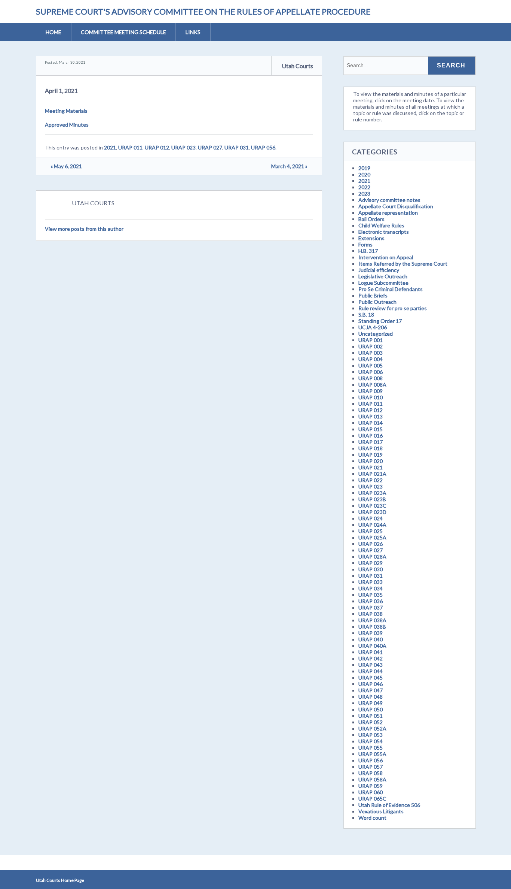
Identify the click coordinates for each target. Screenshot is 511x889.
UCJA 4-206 (372, 327)
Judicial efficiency (378, 270)
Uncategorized (375, 333)
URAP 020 (370, 461)
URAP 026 (370, 544)
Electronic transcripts (383, 232)
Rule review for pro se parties (392, 308)
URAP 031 (236, 147)
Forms (365, 244)
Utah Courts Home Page (60, 880)
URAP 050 (370, 709)
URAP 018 (370, 448)
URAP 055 (370, 747)
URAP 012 (157, 147)
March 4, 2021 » (289, 166)
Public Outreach (377, 302)
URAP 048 (370, 696)
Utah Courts (297, 65)
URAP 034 (370, 588)
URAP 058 (370, 773)
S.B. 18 (366, 314)
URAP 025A (372, 537)
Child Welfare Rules (381, 225)
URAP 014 (370, 423)
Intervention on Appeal (385, 257)
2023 (364, 193)
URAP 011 (130, 147)
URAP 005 (370, 365)
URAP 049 (370, 703)
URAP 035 (370, 595)
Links (193, 32)
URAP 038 (370, 614)
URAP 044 (370, 671)
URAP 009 (370, 391)
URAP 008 (370, 378)
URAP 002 (370, 346)
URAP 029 (370, 563)
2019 (364, 168)
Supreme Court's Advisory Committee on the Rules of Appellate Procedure (203, 11)
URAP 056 (263, 147)
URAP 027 (210, 147)
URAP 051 (370, 716)
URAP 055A (372, 754)
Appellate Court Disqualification (395, 206)
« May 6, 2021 (66, 166)
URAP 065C (372, 798)
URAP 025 (370, 531)
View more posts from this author (84, 229)
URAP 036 (370, 601)
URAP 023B (372, 499)
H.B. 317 (368, 251)
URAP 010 (370, 397)
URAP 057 (370, 766)
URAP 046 (370, 684)
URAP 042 (370, 658)
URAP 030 (370, 569)
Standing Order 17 (380, 321)
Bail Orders (371, 219)
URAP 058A (372, 779)
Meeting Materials (66, 111)
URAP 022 (370, 480)
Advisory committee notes (389, 200)
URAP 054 (370, 741)
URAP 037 (370, 607)
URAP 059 (370, 786)
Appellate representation (388, 212)
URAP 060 (370, 792)
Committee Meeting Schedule (123, 32)
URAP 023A (372, 493)
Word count (372, 817)
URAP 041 (370, 652)
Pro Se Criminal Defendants (390, 289)
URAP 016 (370, 435)
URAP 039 (370, 633)
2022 (364, 187)
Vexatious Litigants (381, 811)
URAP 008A (372, 384)
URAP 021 (370, 467)
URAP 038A (372, 620)
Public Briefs (373, 295)
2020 (364, 174)
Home (53, 32)
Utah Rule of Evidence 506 (389, 805)
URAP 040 (370, 639)
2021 (110, 147)
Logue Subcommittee (383, 282)
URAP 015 (370, 429)
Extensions (371, 238)
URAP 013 (370, 416)
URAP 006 (370, 372)
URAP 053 (370, 735)
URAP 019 (370, 454)
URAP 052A (372, 728)
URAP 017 (370, 442)
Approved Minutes (67, 124)
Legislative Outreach (382, 276)
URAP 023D (372, 512)
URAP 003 (370, 353)
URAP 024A (372, 524)
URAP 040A (372, 645)
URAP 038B (372, 626)
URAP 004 (370, 359)
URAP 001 (370, 340)
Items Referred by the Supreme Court (402, 263)
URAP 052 (370, 722)
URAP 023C (372, 505)
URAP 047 (370, 690)
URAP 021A (372, 474)
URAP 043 (370, 665)
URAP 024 (370, 518)
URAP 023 (183, 147)
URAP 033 (370, 582)
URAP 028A (372, 556)
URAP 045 (370, 677)
